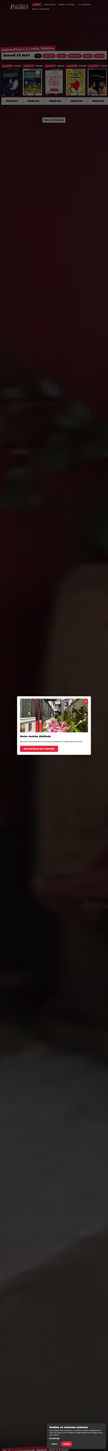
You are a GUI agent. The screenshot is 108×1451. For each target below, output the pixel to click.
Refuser (54, 1444)
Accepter (66, 1444)
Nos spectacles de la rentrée (39, 749)
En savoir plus (54, 1438)
